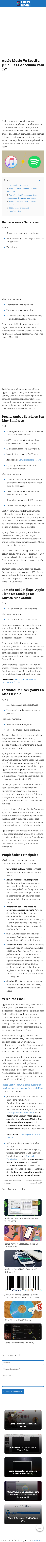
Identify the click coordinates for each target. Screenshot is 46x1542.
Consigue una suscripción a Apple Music (25, 1088)
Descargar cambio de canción (20, 1112)
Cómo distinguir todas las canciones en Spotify (19, 680)
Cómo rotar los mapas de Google (12, 1181)
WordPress (37, 1540)
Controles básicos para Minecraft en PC (33, 1181)
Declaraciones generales (19, 185)
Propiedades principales (19, 208)
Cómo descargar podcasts (30, 459)
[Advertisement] (23, 32)
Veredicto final (15, 211)
